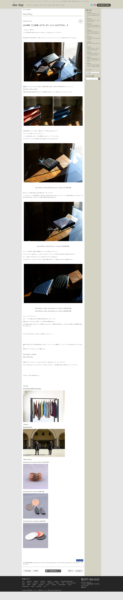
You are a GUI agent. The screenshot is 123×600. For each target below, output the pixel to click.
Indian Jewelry (35, 583)
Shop (81, 21)
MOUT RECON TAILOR (71, 583)
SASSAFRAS (41, 584)
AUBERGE (36, 581)
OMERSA (34, 584)
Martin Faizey (42, 583)
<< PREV (36, 570)
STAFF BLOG (35, 5)
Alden (23, 581)
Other (45, 586)
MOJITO (57, 583)
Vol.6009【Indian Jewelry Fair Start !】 (93, 38)
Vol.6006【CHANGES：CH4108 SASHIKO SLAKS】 (93, 54)
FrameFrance (56, 581)
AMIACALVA (29, 581)
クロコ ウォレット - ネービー (39, 562)
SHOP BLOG (29, 5)
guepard (23, 583)
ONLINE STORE (104, 5)
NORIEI (28, 584)
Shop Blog (28, 9)
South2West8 (54, 584)
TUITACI (32, 586)
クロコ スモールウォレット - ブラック (53, 562)
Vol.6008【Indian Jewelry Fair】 (93, 43)
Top (24, 9)
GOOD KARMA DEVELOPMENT (67, 581)
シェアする (80, 560)
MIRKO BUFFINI (51, 583)
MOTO (63, 583)
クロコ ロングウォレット (67, 562)
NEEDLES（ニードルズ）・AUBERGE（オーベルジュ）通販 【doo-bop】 (41, 590)
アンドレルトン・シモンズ (29, 354)
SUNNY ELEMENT (61, 584)
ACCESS (57, 5)
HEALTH (28, 583)
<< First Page (27, 570)
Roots (41, 5)
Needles (23, 584)
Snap (53, 5)
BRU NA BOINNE (28, 562)
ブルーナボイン (76, 562)
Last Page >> (79, 570)
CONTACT (62, 5)
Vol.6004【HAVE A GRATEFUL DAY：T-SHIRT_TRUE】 (93, 65)
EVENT (45, 5)
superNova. (70, 584)
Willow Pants (39, 586)
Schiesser (47, 584)
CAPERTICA (42, 581)
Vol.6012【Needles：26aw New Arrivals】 (93, 20)
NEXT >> (71, 570)
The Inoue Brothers (25, 586)
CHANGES (49, 581)
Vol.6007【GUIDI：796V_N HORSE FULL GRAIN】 (93, 48)
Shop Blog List (53, 570)
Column (50, 5)
